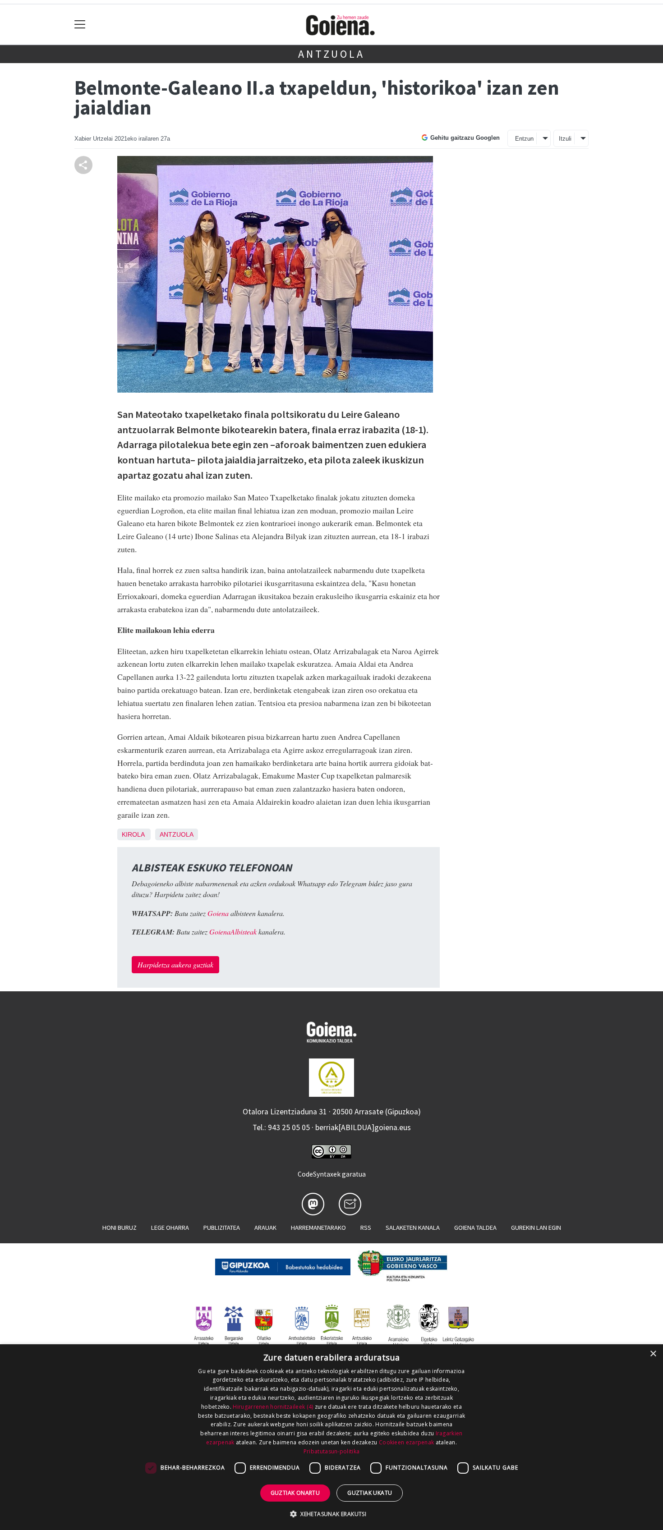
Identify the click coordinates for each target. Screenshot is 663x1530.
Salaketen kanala (413, 1227)
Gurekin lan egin (536, 1227)
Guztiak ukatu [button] (369, 1493)
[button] (331, 1513)
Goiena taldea (475, 1227)
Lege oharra (170, 1227)
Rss (365, 1227)
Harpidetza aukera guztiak (175, 964)
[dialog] (331, 1437)
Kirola (133, 834)
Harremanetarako (318, 1227)
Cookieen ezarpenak (406, 1442)
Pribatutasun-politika (331, 1451)
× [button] (652, 1354)
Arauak (265, 1227)
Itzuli (565, 138)
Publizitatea (221, 1227)
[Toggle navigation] (80, 24)
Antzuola (331, 54)
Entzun (524, 138)
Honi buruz (119, 1227)
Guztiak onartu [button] (295, 1493)
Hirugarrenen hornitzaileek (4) (273, 1407)
